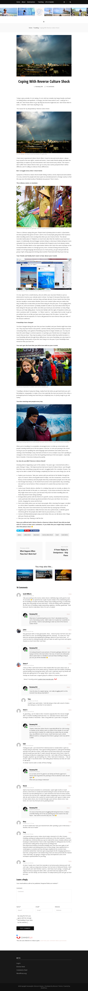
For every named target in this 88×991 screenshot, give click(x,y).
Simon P (25, 664)
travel (57, 535)
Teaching (40, 2)
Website (57, 907)
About (23, 2)
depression (36, 535)
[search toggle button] (70, 2)
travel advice (65, 535)
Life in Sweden (49, 2)
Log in (18, 963)
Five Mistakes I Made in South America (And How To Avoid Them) (43, 574)
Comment (19, 888)
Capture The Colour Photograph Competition (62, 577)
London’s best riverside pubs (46, 679)
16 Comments (50, 86)
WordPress (44, 988)
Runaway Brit (39, 86)
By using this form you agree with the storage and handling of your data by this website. (25, 919)
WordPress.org (21, 973)
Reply (70, 594)
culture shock (27, 535)
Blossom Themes (58, 986)
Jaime (24, 630)
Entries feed (20, 967)
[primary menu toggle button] (44, 22)
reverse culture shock (47, 535)
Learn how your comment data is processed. (53, 940)
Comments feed (21, 970)
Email (37, 907)
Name (18, 907)
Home (18, 2)
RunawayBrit (30, 986)
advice (19, 535)
